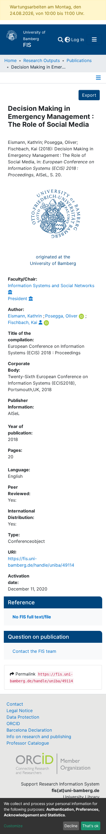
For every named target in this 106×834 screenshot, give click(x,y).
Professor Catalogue (28, 743)
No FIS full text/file (32, 616)
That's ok (90, 825)
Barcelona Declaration (29, 730)
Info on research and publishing (39, 736)
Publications (79, 60)
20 (10, 456)
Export (89, 95)
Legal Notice (20, 710)
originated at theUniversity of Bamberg (53, 260)
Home (10, 60)
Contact (15, 704)
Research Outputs (41, 60)
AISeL (14, 413)
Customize (13, 825)
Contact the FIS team (34, 651)
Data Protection (23, 717)
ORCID (13, 723)
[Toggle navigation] (94, 39)
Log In (78, 39)
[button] (67, 39)
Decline (70, 825)
